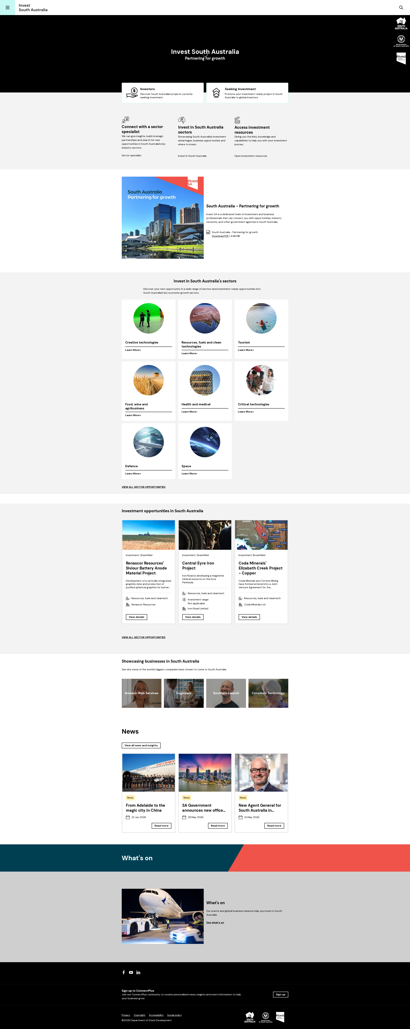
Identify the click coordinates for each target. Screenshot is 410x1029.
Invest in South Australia (192, 156)
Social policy (174, 1015)
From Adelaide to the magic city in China (145, 808)
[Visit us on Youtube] (131, 972)
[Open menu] (7, 7)
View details (136, 617)
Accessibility (156, 1015)
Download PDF (220, 236)
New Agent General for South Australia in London (260, 810)
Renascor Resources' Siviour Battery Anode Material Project (146, 568)
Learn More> (133, 350)
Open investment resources (250, 156)
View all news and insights (141, 745)
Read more (161, 825)
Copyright (139, 1015)
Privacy (126, 1015)
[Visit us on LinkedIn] (138, 972)
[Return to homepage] (34, 7)
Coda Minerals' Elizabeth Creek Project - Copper (261, 568)
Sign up (280, 994)
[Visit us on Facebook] (124, 972)
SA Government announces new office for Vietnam (202, 810)
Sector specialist (131, 155)
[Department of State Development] (264, 1017)
